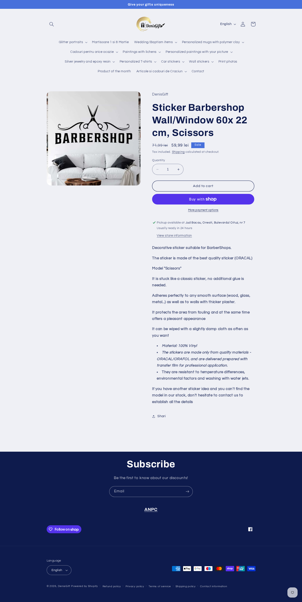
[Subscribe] (187, 491)
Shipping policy (186, 586)
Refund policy (112, 586)
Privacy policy (135, 586)
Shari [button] (161, 416)
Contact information (213, 586)
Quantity (158, 160)
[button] (52, 24)
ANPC (151, 509)
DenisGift (64, 586)
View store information (174, 235)
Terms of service (160, 586)
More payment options (203, 210)
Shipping (178, 152)
